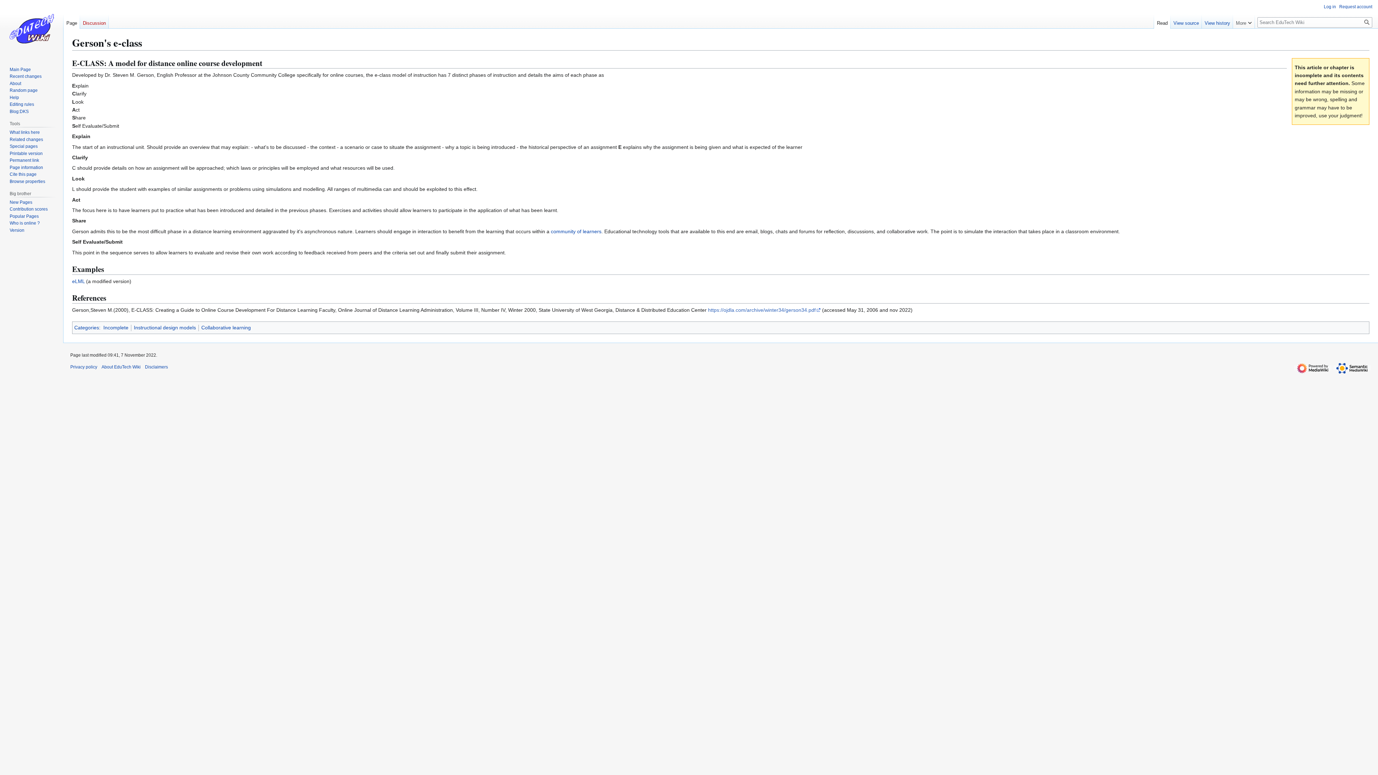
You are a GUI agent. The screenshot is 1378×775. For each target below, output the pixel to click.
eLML (78, 281)
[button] (1244, 21)
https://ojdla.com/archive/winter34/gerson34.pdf (762, 310)
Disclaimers (156, 367)
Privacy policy (83, 367)
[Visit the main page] (31, 28)
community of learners (576, 231)
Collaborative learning (226, 327)
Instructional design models (165, 327)
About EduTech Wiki (121, 367)
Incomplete (115, 327)
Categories (86, 327)
